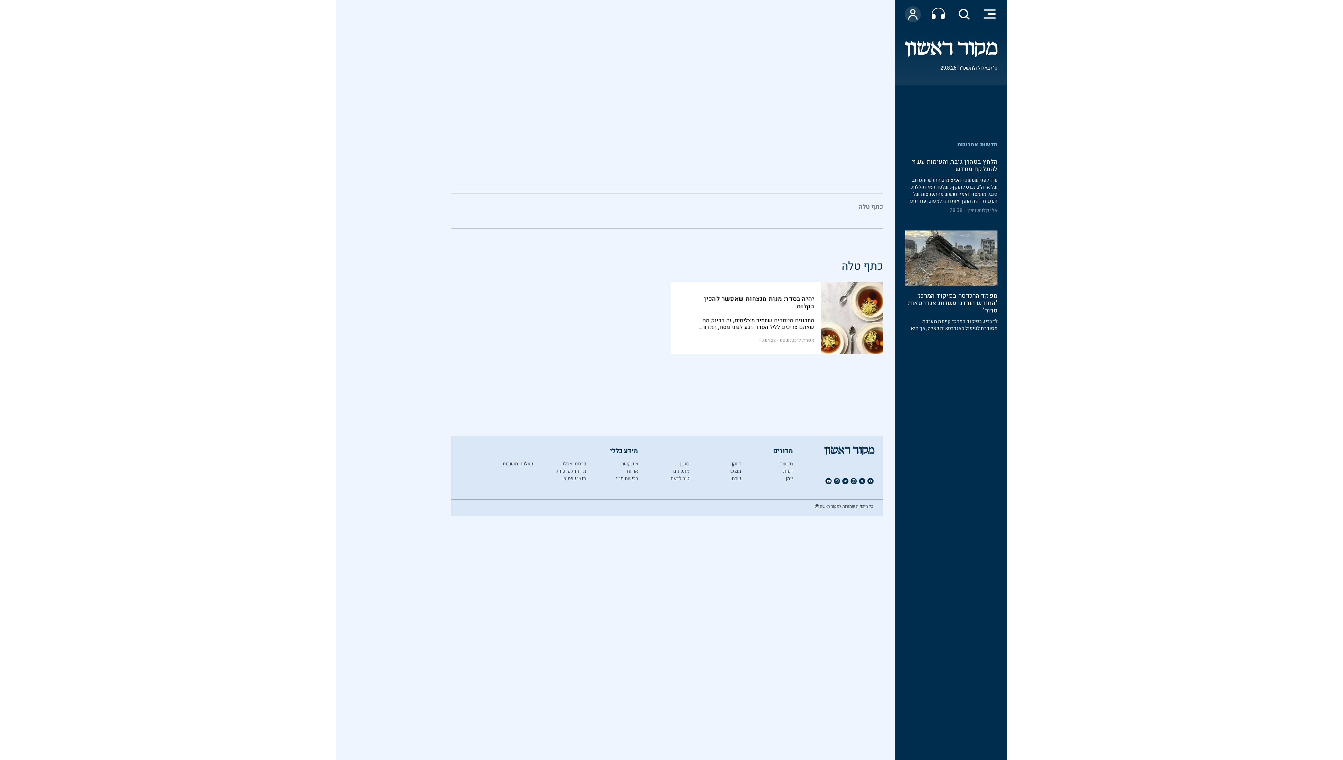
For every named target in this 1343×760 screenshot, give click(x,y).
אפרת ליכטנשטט (797, 340)
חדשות (786, 463)
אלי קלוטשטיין (982, 210)
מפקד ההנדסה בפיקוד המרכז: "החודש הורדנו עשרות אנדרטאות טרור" (952, 304)
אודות (632, 471)
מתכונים (681, 471)
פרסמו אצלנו (573, 463)
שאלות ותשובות (518, 463)
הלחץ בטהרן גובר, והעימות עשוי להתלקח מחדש (954, 166)
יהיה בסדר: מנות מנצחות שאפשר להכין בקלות (759, 302)
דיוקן (736, 463)
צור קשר (629, 463)
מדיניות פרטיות (571, 471)
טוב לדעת (679, 478)
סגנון (684, 463)
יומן (789, 478)
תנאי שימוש (574, 478)
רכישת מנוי (627, 478)
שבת (736, 478)
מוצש (735, 471)
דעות (788, 471)
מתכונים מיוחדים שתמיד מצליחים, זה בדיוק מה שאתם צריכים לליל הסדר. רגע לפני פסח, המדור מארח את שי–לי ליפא (758, 323)
